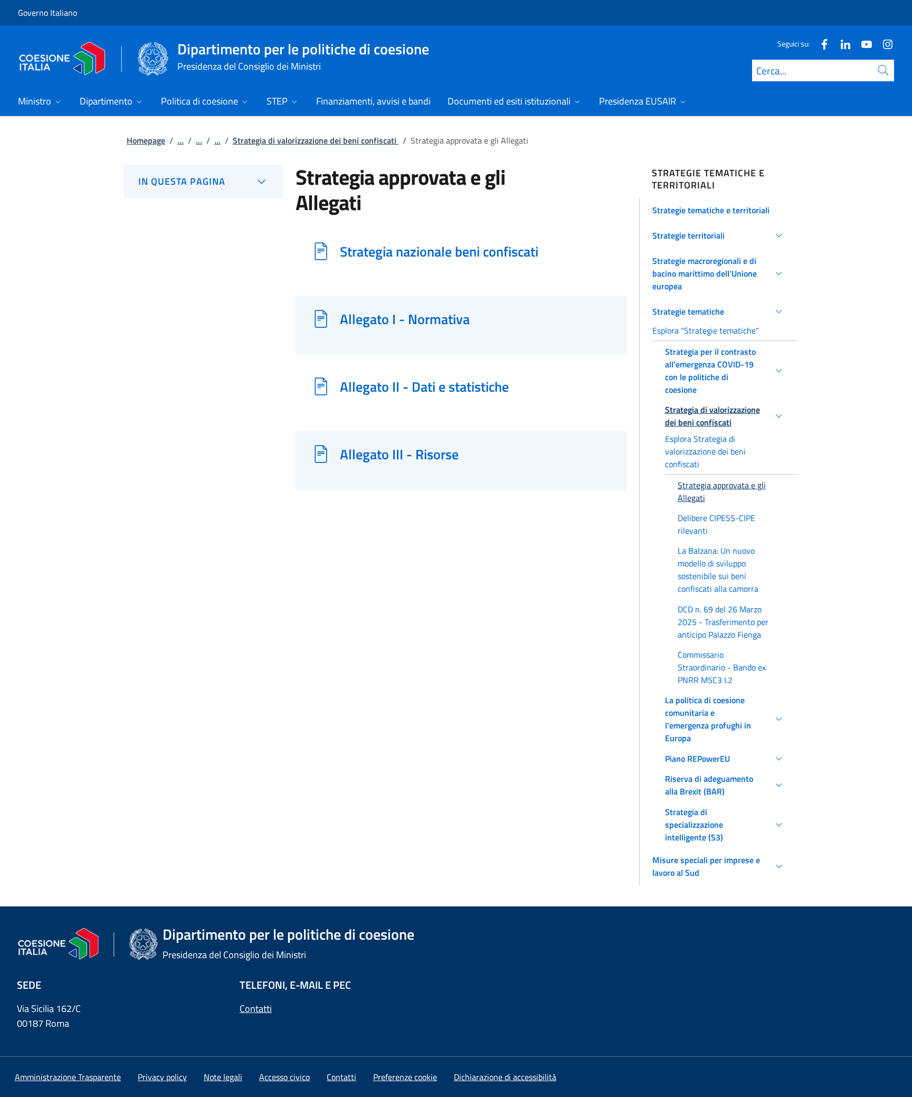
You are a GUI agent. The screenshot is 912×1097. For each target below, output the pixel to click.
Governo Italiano (47, 12)
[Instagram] (883, 43)
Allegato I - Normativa (405, 318)
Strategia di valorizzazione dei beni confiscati (315, 140)
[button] (719, 210)
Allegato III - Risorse (399, 454)
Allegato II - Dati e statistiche (424, 386)
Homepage (146, 140)
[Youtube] (862, 43)
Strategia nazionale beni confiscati (439, 251)
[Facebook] (820, 43)
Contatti (256, 1008)
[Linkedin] (841, 43)
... (180, 140)
